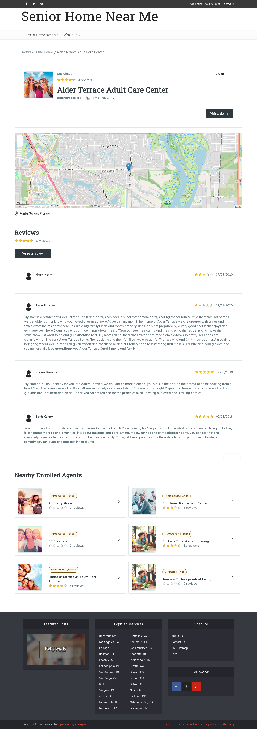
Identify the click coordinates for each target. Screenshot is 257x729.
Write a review (32, 253)
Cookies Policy (226, 724)
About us (70, 35)
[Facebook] (176, 686)
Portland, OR (138, 696)
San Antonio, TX (109, 672)
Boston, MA (137, 678)
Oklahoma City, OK (141, 702)
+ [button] (20, 138)
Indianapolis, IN (140, 660)
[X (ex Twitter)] (186, 686)
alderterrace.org (69, 98)
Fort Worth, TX (108, 708)
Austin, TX (105, 696)
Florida (25, 52)
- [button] (20, 144)
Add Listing (196, 3)
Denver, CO (137, 672)
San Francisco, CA (141, 648)
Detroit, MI (136, 684)
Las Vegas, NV (138, 708)
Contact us (228, 3)
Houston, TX (106, 654)
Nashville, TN (138, 690)
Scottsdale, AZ (139, 636)
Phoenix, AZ (106, 660)
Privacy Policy (209, 724)
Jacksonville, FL (108, 702)
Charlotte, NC (138, 654)
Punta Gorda (43, 52)
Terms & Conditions (188, 724)
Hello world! (56, 648)
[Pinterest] (196, 686)
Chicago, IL (106, 648)
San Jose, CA (106, 690)
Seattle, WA (137, 666)
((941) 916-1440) (103, 98)
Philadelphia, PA (109, 666)
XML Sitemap (180, 648)
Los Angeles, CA (109, 642)
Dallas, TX (105, 684)
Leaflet (238, 206)
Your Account (212, 3)
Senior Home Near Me (89, 16)
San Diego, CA (108, 678)
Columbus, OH (139, 642)
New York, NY (107, 636)
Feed (175, 654)
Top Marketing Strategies (72, 724)
